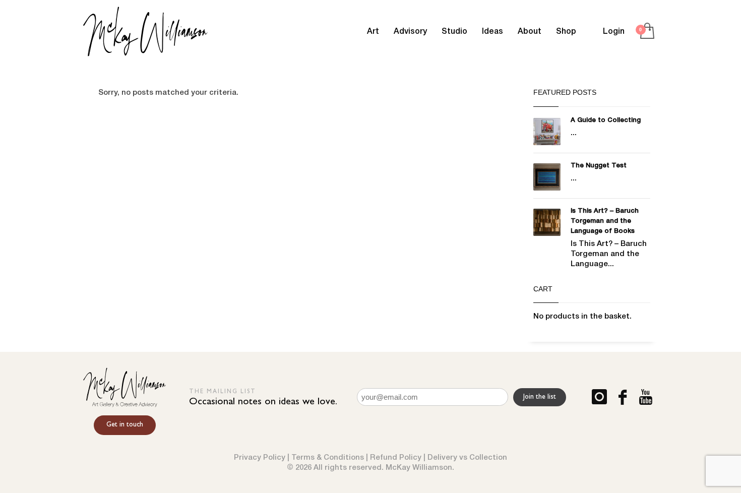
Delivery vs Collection (467, 457)
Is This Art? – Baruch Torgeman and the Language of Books (605, 221)
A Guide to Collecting (606, 120)
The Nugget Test (599, 165)
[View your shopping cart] (646, 32)
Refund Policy (395, 457)
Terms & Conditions (327, 457)
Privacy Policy (259, 457)
